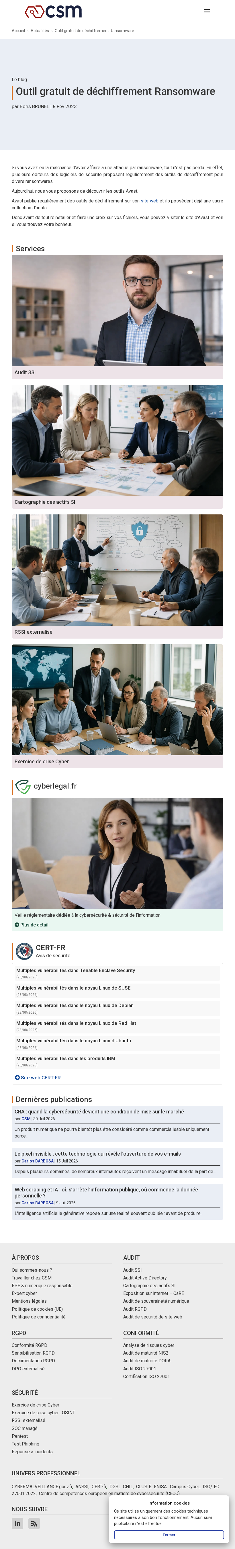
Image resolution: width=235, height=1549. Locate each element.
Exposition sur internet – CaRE (153, 1293)
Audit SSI (132, 1270)
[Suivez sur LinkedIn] (17, 1523)
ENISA (160, 1486)
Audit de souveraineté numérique (156, 1301)
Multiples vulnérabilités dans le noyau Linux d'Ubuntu (73, 1040)
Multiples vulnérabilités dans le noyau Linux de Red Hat (76, 1023)
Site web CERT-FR (40, 1077)
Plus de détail (33, 925)
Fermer (169, 1535)
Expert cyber (24, 1293)
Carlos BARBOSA (37, 1161)
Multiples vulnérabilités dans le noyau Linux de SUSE (73, 988)
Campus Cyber (184, 1486)
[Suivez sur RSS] (34, 1523)
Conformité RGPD (29, 1345)
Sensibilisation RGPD (33, 1353)
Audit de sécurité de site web (152, 1317)
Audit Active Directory (145, 1278)
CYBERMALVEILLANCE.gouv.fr (42, 1486)
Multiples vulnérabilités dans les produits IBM (65, 1058)
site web (149, 201)
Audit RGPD (135, 1309)
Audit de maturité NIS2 (146, 1353)
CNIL (128, 1486)
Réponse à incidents (32, 1451)
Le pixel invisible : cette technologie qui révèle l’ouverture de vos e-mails (98, 1154)
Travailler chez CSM (32, 1278)
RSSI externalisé (28, 1420)
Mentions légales (29, 1301)
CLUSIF (143, 1486)
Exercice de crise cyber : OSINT (43, 1412)
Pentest (20, 1436)
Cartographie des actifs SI (149, 1285)
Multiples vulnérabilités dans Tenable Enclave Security (75, 970)
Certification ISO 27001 (146, 1376)
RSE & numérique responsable (42, 1285)
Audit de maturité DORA (147, 1360)
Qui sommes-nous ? (32, 1270)
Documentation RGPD (33, 1360)
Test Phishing (25, 1444)
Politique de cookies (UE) (37, 1309)
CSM (26, 1119)
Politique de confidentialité (39, 1317)
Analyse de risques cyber (148, 1345)
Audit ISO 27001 (139, 1369)
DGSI (114, 1486)
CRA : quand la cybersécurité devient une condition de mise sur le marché (99, 1112)
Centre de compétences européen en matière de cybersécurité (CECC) (109, 1493)
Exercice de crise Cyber (35, 1405)
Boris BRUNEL (34, 106)
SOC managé (25, 1428)
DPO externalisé (28, 1369)
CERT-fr (99, 1486)
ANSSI (82, 1486)
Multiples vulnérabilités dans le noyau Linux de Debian (75, 1005)
